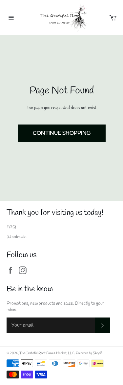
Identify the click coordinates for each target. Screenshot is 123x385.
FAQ (11, 227)
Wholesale (17, 237)
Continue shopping (62, 133)
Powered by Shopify (89, 353)
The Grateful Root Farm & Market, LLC (46, 353)
